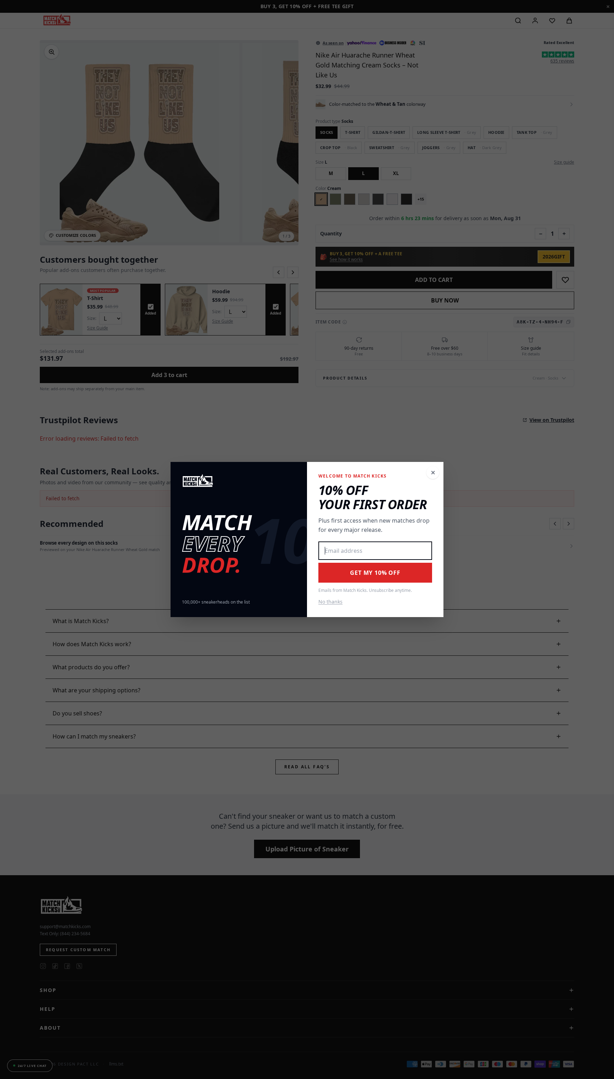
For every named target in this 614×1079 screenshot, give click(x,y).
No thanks (330, 601)
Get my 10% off (375, 573)
